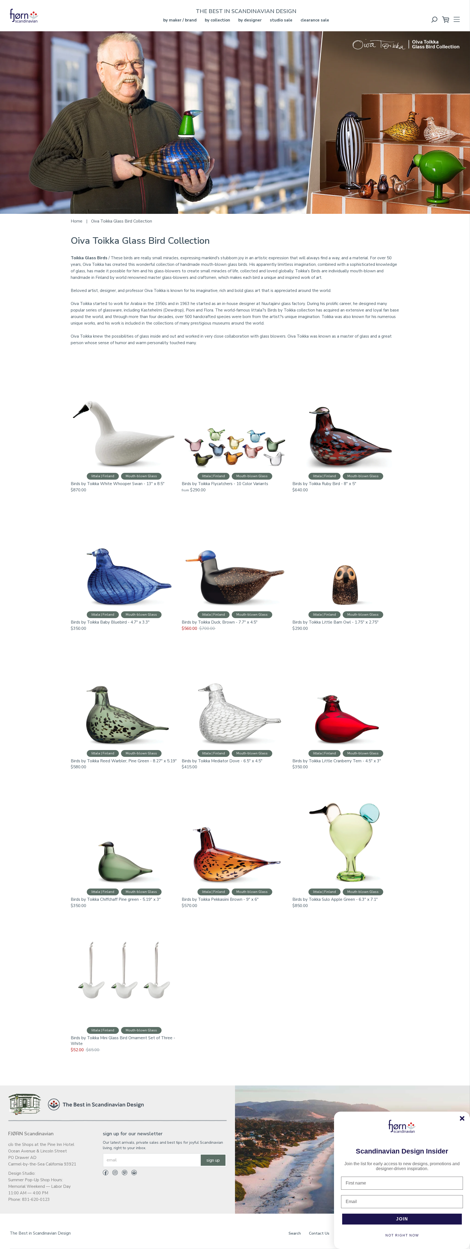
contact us (319, 1233)
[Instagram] (113, 1173)
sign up (213, 1160)
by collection (217, 20)
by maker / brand (180, 20)
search (295, 1233)
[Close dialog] (462, 1118)
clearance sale (315, 20)
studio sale (281, 20)
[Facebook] (105, 1173)
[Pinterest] (122, 1173)
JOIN (402, 1219)
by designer (250, 20)
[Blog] (132, 1173)
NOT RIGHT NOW (402, 1235)
